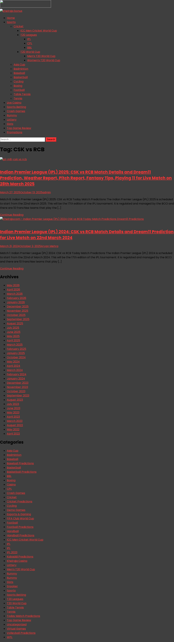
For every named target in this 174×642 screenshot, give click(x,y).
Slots (10, 124)
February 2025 (16, 349)
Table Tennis (22, 94)
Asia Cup (19, 64)
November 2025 (17, 311)
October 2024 (16, 357)
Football (19, 90)
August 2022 (15, 425)
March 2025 (15, 345)
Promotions (14, 132)
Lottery (11, 120)
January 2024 (16, 379)
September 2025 (18, 319)
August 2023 (15, 400)
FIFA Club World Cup (20, 518)
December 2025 (18, 306)
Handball (13, 531)
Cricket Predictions (19, 501)
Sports (11, 22)
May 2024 (13, 362)
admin (46, 192)
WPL (9, 637)
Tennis (18, 98)
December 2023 (17, 383)
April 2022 (13, 434)
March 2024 (15, 370)
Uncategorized (17, 624)
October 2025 (16, 315)
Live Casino (14, 103)
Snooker (12, 586)
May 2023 (13, 412)
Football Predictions (20, 527)
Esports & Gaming (19, 514)
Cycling (18, 81)
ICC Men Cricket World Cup (38, 31)
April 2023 (13, 417)
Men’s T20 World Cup (41, 56)
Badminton (21, 69)
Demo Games (16, 510)
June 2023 (13, 408)
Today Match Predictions (23, 616)
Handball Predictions (20, 535)
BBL (29, 48)
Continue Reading (11, 215)
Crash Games (16, 111)
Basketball (21, 77)
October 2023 (16, 391)
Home (11, 18)
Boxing (18, 86)
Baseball (19, 73)
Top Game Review (19, 128)
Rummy (12, 115)
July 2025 (13, 328)
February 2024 (16, 374)
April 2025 (13, 340)
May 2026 (13, 285)
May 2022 (13, 429)
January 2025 (16, 353)
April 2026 (13, 289)
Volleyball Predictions (21, 633)
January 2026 (16, 302)
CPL (29, 43)
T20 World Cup (30, 52)
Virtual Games (16, 629)
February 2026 (16, 298)
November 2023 (17, 387)
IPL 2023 (12, 552)
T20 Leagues (28, 35)
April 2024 (13, 366)
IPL (29, 39)
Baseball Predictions (20, 463)
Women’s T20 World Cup (43, 60)
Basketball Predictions (22, 472)
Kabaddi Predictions (20, 557)
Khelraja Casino (17, 561)
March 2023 (14, 421)
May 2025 (13, 336)
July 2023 (13, 404)
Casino (11, 485)
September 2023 (18, 395)
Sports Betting (16, 107)
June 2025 (13, 332)
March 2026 (15, 294)
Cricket (18, 26)
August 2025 (15, 323)
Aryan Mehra (49, 246)
